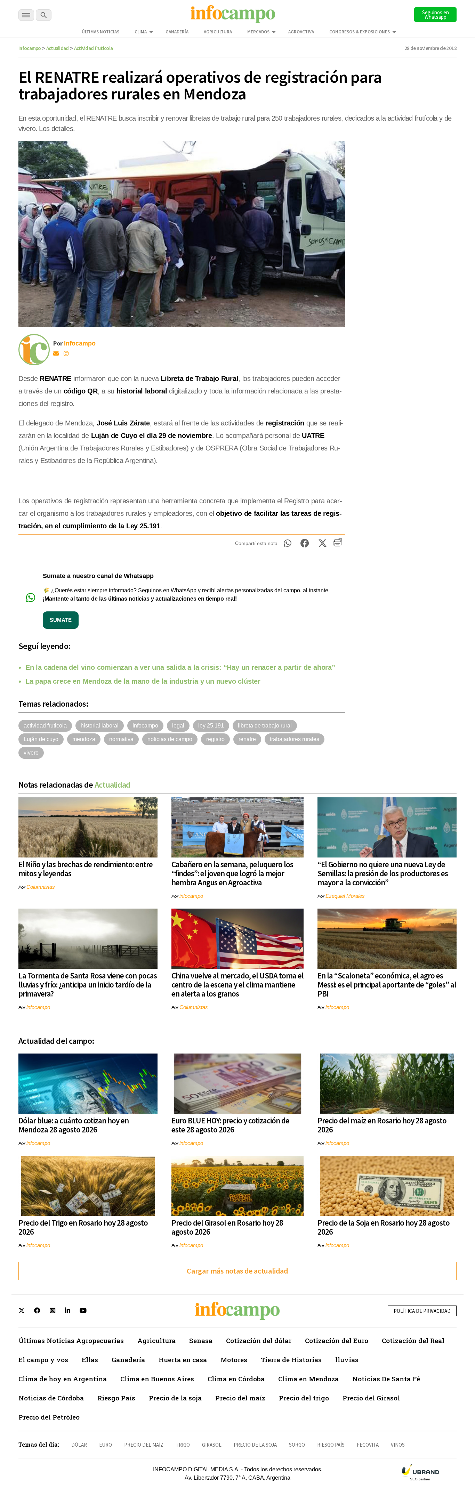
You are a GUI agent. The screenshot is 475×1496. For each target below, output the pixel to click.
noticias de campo (169, 739)
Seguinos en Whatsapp (435, 14)
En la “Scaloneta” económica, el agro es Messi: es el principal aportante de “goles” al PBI (386, 984)
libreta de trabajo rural (265, 726)
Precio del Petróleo (49, 1417)
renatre (247, 739)
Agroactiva (301, 32)
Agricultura (218, 32)
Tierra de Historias (291, 1359)
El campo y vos (43, 1359)
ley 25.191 (211, 726)
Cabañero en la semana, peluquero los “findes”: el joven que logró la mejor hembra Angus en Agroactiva (232, 873)
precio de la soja (255, 1444)
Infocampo (29, 48)
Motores (233, 1359)
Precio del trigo (304, 1397)
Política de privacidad (422, 1311)
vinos (398, 1444)
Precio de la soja (175, 1397)
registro (215, 739)
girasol (212, 1444)
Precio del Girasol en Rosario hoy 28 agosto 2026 (227, 1227)
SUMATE (61, 620)
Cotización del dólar (258, 1340)
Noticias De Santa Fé (386, 1378)
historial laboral (100, 726)
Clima (141, 32)
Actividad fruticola (93, 48)
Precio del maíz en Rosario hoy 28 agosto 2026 (381, 1125)
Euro (105, 1444)
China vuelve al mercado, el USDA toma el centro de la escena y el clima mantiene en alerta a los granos (237, 984)
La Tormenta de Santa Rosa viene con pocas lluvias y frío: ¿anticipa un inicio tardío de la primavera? (87, 984)
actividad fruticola (45, 726)
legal (178, 726)
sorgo (297, 1444)
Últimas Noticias (100, 32)
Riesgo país (331, 1444)
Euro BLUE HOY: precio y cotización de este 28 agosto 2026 (230, 1125)
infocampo (191, 896)
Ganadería (177, 32)
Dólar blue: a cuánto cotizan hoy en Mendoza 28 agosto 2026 (73, 1125)
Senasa (200, 1340)
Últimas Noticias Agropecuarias (71, 1340)
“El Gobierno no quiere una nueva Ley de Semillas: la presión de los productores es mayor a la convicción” (382, 873)
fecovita (368, 1444)
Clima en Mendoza (308, 1378)
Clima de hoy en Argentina (62, 1378)
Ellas (90, 1359)
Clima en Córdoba (236, 1378)
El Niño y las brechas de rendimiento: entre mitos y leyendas (85, 868)
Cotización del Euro (336, 1340)
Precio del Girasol (371, 1397)
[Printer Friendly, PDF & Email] (337, 545)
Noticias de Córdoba (51, 1397)
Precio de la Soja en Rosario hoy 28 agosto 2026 (383, 1227)
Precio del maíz (240, 1397)
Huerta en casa (183, 1359)
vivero (31, 753)
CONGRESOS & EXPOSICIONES (359, 32)
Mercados (258, 32)
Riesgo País (116, 1397)
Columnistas (40, 887)
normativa (121, 739)
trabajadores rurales (294, 739)
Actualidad (57, 48)
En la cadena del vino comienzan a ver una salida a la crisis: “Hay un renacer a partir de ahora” (180, 667)
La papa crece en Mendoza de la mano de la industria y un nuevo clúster (142, 681)
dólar (79, 1444)
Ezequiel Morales (345, 896)
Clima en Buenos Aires (157, 1378)
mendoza (83, 739)
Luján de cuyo (41, 739)
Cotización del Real (413, 1340)
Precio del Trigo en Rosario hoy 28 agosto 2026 (83, 1227)
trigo (183, 1444)
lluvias (347, 1359)
